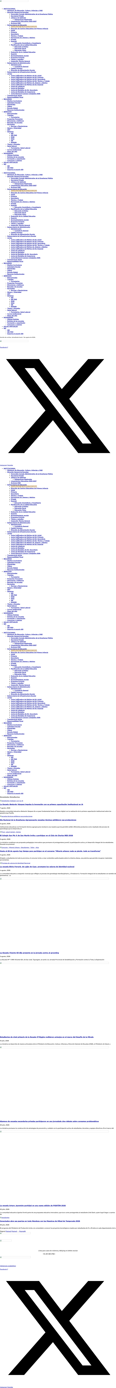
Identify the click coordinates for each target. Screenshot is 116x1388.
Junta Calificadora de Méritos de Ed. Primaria (27, 77)
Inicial (13, 30)
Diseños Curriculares (14, 101)
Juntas (9, 74)
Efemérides (11, 104)
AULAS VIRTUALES (11, 162)
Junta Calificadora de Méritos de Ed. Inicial (26, 75)
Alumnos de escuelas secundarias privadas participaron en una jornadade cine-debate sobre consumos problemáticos (49, 1121)
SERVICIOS (8, 112)
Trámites (10, 115)
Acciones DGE (16, 23)
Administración (16, 65)
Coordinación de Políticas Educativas (24, 27)
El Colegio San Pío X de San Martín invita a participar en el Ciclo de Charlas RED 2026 (36, 835)
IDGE (12, 137)
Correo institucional (14, 150)
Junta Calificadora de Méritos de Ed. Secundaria (28, 79)
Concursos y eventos (14, 160)
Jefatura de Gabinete (18, 18)
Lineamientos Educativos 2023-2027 (24, 21)
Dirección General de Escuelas (18, 12)
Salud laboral (12, 146)
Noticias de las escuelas (15, 157)
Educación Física (20, 50)
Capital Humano (16, 68)
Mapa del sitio (12, 151)
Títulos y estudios (17, 59)
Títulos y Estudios (13, 144)
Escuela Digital (12, 108)
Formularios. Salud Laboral (20, 148)
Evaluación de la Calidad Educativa (23, 52)
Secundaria (15, 34)
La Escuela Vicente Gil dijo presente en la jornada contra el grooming (29, 953)
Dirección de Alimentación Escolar (23, 70)
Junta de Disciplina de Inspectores (23, 92)
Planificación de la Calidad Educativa (24, 45)
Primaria (14, 32)
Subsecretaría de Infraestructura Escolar (21, 72)
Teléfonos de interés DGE (64, 1254)
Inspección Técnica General (20, 61)
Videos (9, 106)
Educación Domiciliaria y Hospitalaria (27, 43)
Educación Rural (20, 48)
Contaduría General (21, 66)
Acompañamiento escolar (20, 56)
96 (22, 1231)
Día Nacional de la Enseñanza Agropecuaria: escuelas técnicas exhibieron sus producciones (38, 820)
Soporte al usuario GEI (15, 169)
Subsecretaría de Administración (18, 63)
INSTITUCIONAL (9, 9)
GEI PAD (14, 135)
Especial (14, 41)
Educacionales (12, 113)
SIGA (12, 139)
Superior (14, 54)
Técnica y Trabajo (17, 36)
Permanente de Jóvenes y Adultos (23, 38)
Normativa (11, 124)
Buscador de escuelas (14, 122)
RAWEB (13, 142)
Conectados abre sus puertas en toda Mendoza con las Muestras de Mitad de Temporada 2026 (40, 1221)
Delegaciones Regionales (23, 19)
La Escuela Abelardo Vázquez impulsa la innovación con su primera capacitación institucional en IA (41, 804)
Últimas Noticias (13, 155)
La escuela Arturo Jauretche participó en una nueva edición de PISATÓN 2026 (33, 1206)
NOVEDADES (8, 153)
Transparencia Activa (14, 95)
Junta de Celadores (18, 86)
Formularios (15, 117)
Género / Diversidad (14, 128)
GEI (12, 133)
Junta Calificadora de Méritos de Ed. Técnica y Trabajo (30, 81)
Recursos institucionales (15, 110)
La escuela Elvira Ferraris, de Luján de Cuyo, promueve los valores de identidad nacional (37, 867)
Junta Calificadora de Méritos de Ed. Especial (27, 84)
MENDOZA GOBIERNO (8, 1266)
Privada (13, 39)
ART (8, 130)
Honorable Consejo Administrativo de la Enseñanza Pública (32, 14)
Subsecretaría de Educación (17, 25)
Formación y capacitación (16, 159)
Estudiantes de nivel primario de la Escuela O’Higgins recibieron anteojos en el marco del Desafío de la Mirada (47, 1037)
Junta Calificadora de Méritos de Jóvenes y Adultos (29, 83)
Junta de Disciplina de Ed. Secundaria (24, 90)
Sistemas (10, 131)
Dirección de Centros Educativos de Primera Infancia (29, 28)
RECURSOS (8, 99)
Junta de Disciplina (17, 88)
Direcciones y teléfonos (15, 121)
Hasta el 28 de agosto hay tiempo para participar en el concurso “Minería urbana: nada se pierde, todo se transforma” (50, 851)
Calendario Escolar (14, 103)
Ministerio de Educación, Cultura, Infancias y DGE (25, 10)
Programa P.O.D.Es (17, 57)
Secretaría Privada (17, 16)
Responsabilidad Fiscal (15, 97)
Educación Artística (21, 47)
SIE (12, 141)
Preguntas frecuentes (15, 119)
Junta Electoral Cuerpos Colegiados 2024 (25, 94)
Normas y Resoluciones (19, 126)
